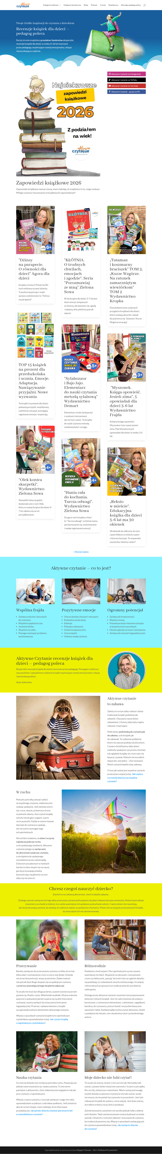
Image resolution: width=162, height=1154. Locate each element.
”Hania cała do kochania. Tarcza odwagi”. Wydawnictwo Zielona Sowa (78, 501)
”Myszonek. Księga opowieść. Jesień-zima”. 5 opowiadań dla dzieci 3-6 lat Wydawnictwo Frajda (125, 401)
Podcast (94, 5)
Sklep (86, 5)
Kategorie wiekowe (50, 5)
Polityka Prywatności (107, 1150)
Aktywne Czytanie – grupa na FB (125, 91)
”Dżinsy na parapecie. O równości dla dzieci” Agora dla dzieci (34, 269)
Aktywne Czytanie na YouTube (124, 86)
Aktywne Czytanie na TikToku (124, 80)
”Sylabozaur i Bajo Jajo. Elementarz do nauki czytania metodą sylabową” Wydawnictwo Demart (81, 392)
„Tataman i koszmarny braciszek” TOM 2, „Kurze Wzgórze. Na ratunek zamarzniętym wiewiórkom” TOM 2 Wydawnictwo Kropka (126, 280)
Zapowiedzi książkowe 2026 (48, 183)
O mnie (103, 5)
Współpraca (113, 5)
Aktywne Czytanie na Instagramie (126, 74)
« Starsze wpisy (81, 551)
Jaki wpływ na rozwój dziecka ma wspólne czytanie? (125, 778)
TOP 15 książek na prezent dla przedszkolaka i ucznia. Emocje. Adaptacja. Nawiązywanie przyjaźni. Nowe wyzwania (34, 380)
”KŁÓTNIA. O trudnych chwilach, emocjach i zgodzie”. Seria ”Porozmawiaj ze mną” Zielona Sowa (79, 276)
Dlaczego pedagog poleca (131, 5)
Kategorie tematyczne (72, 5)
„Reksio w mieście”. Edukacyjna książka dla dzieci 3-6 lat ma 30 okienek (126, 513)
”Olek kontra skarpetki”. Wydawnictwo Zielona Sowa (31, 486)
